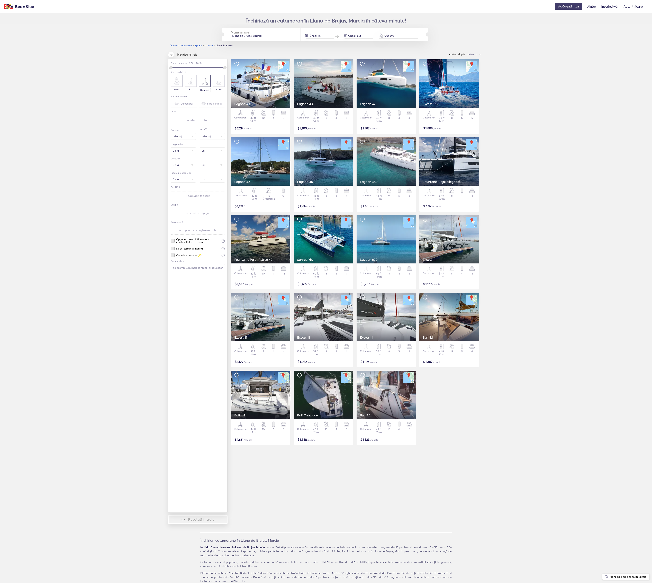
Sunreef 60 (305, 260)
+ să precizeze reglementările (197, 230)
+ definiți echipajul (197, 213)
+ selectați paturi (198, 120)
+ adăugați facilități (197, 196)
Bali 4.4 (239, 415)
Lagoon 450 (369, 182)
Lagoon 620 (369, 260)
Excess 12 (429, 104)
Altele (219, 89)
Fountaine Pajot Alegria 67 (442, 182)
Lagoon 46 (305, 182)
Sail (190, 89)
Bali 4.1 (428, 337)
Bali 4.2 (365, 415)
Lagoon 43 (242, 104)
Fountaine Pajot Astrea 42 (253, 260)
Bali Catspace (307, 415)
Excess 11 (429, 260)
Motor (176, 89)
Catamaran (205, 90)
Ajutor (591, 6)
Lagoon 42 (368, 104)
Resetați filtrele (201, 519)
